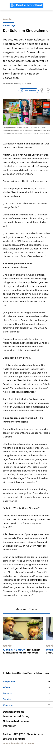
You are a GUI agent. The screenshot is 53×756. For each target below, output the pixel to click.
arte (41, 734)
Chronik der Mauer (14, 738)
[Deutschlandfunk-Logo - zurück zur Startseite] (26, 5)
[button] (4, 5)
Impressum (9, 725)
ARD (16, 734)
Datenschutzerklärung (16, 716)
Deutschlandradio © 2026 (18, 743)
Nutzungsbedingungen (16, 720)
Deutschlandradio (13, 711)
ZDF (23, 734)
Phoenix (32, 734)
